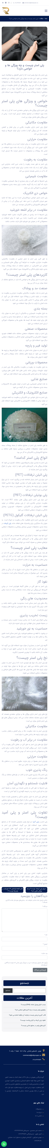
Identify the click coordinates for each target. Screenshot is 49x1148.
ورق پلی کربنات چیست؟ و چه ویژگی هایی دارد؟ (36, 890)
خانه (46, 18)
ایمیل (45, 944)
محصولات (39, 1109)
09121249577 (22, 1134)
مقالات (41, 18)
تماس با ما (38, 1116)
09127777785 (18, 1130)
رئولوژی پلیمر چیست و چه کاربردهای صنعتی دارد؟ (30, 1010)
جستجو (8, 990)
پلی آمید (36, 821)
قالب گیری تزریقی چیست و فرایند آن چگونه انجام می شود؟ (27, 1015)
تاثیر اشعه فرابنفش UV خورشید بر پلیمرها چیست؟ (12, 890)
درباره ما (39, 1112)
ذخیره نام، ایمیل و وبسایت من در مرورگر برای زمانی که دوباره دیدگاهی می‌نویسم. (26, 964)
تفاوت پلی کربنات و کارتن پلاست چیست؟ (33, 1020)
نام (46, 935)
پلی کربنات (7, 523)
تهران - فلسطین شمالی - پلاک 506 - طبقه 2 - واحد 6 (25, 1051)
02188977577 (17, 3)
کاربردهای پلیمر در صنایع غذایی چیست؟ (33, 1025)
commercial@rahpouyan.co (31, 3)
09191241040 (38, 1141)
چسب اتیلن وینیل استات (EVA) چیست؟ (33, 1004)
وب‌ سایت (44, 953)
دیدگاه (44, 906)
